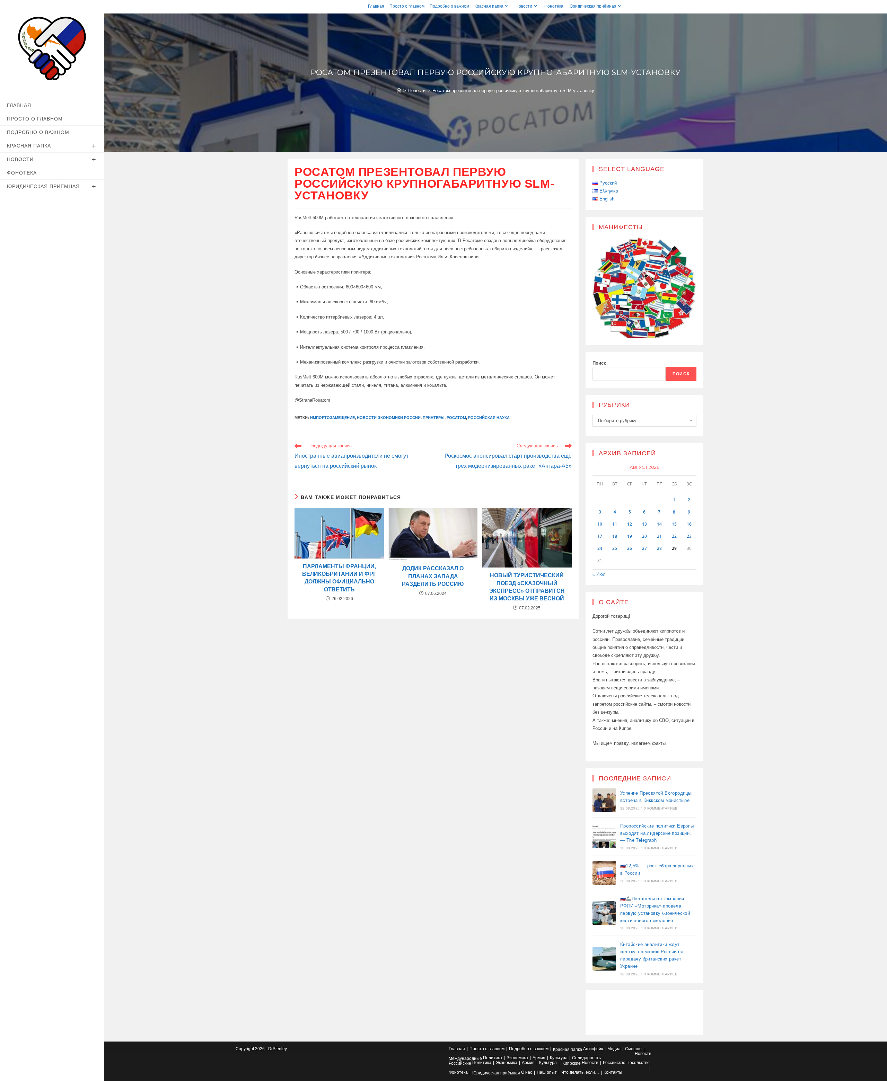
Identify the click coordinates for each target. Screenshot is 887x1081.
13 (644, 524)
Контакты (613, 1072)
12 (629, 524)
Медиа (614, 1048)
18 (614, 536)
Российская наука (489, 418)
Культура (559, 1057)
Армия (539, 1057)
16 (689, 524)
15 (674, 524)
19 (629, 536)
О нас (526, 1072)
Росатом (456, 418)
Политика (492, 1057)
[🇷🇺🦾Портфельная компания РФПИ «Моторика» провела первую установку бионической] (604, 913)
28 (659, 548)
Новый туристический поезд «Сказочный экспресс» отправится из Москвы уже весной (527, 586)
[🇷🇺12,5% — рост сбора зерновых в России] (604, 873)
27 (644, 548)
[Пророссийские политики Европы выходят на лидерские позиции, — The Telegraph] (604, 836)
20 (644, 536)
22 (674, 536)
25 (614, 548)
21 (659, 536)
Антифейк (593, 1048)
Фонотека (553, 6)
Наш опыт (547, 1072)
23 (689, 536)
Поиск (599, 363)
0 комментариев (660, 808)
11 (614, 524)
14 (659, 524)
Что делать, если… (580, 1072)
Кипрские (571, 1063)
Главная (376, 6)
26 (629, 548)
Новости (524, 6)
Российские (460, 1063)
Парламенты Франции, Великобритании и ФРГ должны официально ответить (339, 577)
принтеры (434, 418)
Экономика (517, 1057)
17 (599, 536)
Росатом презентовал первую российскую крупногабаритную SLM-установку (513, 90)
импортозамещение (332, 418)
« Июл (599, 574)
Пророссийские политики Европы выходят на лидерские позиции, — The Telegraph (657, 833)
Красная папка (488, 6)
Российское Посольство (626, 1062)
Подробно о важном (449, 6)
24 (599, 548)
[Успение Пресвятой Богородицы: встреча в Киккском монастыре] (604, 800)
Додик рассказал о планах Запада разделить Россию (433, 576)
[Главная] (399, 90)
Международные (465, 1058)
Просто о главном (406, 6)
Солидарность (586, 1057)
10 (599, 524)
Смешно (633, 1048)
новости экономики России (389, 418)
